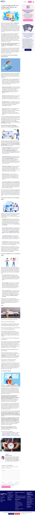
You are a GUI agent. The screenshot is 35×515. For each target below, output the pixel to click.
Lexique (16, 507)
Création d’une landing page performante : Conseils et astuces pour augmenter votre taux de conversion (10, 433)
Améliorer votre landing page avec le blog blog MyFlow (11, 435)
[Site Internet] (17, 482)
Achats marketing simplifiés (10, 498)
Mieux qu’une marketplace (9, 499)
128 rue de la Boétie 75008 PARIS (2, 500)
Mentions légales (29, 500)
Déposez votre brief (18, 503)
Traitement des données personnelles (30, 498)
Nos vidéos (17, 509)
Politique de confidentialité (29, 497)
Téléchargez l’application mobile (20, 496)
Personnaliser (23, 513)
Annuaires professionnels (19, 508)
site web (11, 251)
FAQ (16, 493)
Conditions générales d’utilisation (30, 504)
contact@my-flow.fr (2, 498)
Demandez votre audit (18, 504)
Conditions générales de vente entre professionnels (30, 502)
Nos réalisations (10, 496)
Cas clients (17, 506)
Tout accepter (11, 513)
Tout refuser (17, 513)
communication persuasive (9, 158)
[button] (25, 2)
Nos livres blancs (18, 502)
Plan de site (29, 507)
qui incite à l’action (9, 122)
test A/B (8, 275)
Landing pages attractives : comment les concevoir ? (10, 434)
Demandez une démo (18, 505)
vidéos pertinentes (5, 91)
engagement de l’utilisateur (11, 150)
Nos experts (9, 493)
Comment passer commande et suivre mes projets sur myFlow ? (20, 498)
